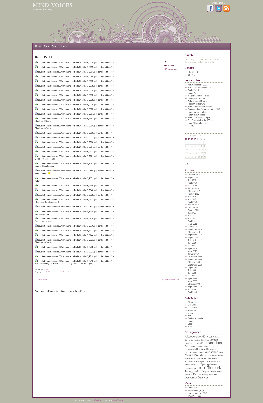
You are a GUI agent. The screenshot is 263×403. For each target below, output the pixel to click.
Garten (211, 346)
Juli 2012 (192, 196)
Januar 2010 (193, 254)
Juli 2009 (192, 270)
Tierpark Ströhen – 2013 (171, 279)
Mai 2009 (192, 276)
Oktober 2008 (194, 284)
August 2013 (193, 177)
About (46, 46)
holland (195, 352)
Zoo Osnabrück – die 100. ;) (200, 120)
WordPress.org (194, 396)
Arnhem (216, 337)
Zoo (194, 374)
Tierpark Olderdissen (212, 371)
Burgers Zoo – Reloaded (198, 112)
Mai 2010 (192, 246)
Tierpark (214, 368)
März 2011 (192, 224)
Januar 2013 (193, 188)
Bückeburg (205, 340)
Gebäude (49, 272)
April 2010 (192, 248)
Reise (65, 272)
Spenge (205, 364)
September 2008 (195, 287)
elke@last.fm (194, 72)
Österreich (203, 377)
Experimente (190, 346)
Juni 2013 (192, 180)
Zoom (211, 375)
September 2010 (195, 235)
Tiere (190, 326)
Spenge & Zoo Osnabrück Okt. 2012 (204, 109)
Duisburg (197, 343)
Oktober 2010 (194, 232)
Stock (70, 272)
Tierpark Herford (193, 371)
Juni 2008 (192, 289)
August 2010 (193, 237)
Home (38, 46)
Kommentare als (197, 393)
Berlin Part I (193, 93)
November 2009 (195, 259)
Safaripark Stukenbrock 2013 (200, 87)
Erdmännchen (211, 343)
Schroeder (195, 365)
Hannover (211, 349)
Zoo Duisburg (203, 375)
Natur (190, 315)
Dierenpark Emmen (196, 98)
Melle (221, 352)
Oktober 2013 (194, 175)
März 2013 (192, 186)
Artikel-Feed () (196, 390)
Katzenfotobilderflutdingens (200, 106)
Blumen (187, 340)
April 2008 (192, 292)
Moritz (190, 313)
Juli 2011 (192, 213)
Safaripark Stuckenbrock (208, 361)
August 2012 (193, 194)
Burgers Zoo (195, 340)
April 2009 (192, 278)
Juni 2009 (192, 273)
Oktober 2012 (194, 191)
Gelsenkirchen (190, 349)
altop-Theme (117, 400)
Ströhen (214, 365)
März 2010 (192, 251)
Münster (199, 355)
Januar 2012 (193, 205)
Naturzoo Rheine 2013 (197, 85)
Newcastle (190, 358)
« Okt (187, 164)
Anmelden (192, 388)
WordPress (99, 400)
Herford (188, 352)
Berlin (46, 269)
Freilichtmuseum (202, 346)
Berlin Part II (42, 279)
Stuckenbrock (190, 368)
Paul (209, 359)
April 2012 (192, 202)
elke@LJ (192, 75)
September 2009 (195, 265)
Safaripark (190, 361)
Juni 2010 (192, 243)
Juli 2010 (192, 240)
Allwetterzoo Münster (198, 336)
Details (55, 46)
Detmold (213, 339)
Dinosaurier (189, 343)
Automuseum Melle (196, 115)
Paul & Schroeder (195, 318)
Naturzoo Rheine (216, 356)
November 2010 (195, 229)
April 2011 (192, 221)
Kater (201, 352)
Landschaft (58, 272)
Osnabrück (201, 358)
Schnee (187, 365)
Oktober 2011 (194, 207)
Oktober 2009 (194, 262)
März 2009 (192, 281)
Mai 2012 (192, 199)
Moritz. (191, 126)
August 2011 (193, 210)
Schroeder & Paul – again (199, 117)
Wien (187, 374)
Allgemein (192, 302)
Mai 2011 (192, 218)
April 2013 (192, 183)
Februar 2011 (193, 226)
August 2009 (193, 267)
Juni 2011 (192, 216)
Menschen (192, 310)
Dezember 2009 (195, 257)
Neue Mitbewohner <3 (197, 123)
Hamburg (200, 349)
